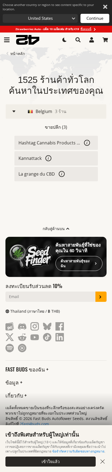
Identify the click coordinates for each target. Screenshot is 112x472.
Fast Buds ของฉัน (25, 369)
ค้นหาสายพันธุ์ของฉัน (75, 263)
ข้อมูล (12, 382)
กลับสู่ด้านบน (54, 228)
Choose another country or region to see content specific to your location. (48, 7)
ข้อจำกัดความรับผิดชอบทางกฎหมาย (78, 451)
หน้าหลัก (17, 53)
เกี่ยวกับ (14, 395)
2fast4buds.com (34, 423)
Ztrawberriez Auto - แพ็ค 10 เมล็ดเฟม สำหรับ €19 (53, 29)
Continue (94, 18)
